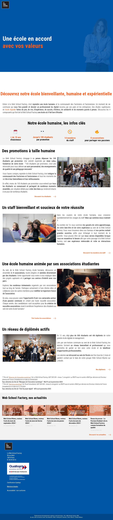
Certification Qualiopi (14, 483)
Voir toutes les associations (41, 318)
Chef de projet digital (15, 384)
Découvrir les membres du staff (94, 253)
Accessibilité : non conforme (16, 490)
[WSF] (5, 5)
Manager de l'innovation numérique (20, 377)
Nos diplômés (100, 370)
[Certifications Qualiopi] (18, 471)
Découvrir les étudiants (43, 196)
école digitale (10, 110)
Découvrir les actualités (97, 435)
